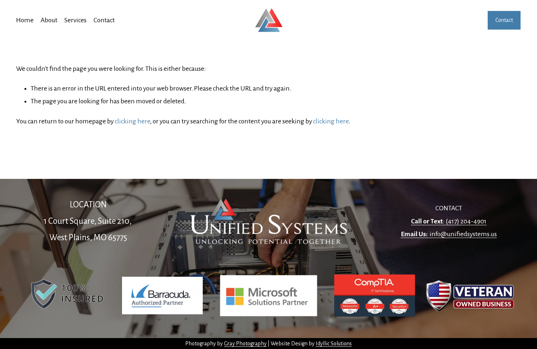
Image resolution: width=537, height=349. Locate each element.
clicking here (132, 121)
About (49, 20)
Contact (104, 20)
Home (25, 20)
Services (75, 20)
